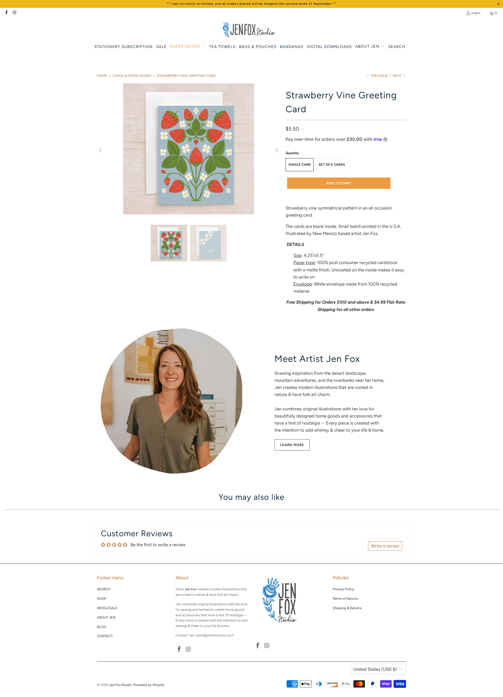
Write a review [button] (385, 546)
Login (476, 13)
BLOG (101, 627)
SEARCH (104, 589)
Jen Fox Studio (120, 685)
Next (397, 76)
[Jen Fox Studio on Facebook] (6, 13)
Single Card (299, 165)
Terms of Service (345, 599)
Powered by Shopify (149, 685)
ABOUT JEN (106, 617)
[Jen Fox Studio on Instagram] (14, 13)
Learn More (292, 445)
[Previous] (101, 150)
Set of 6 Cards (332, 165)
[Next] (276, 150)
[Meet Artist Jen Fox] (173, 400)
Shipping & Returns (347, 608)
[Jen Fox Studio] (249, 30)
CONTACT (105, 636)
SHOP (101, 599)
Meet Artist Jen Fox (317, 358)
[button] (188, 47)
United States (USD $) (375, 669)
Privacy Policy (343, 589)
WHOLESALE (107, 608)
